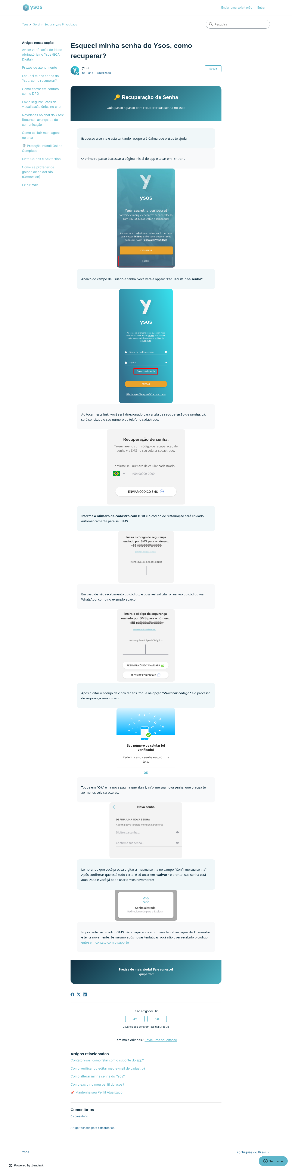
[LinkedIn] (85, 994)
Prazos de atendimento (39, 67)
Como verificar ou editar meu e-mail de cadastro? (108, 1068)
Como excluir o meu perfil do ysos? (97, 1084)
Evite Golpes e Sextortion (41, 159)
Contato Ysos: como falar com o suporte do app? (107, 1060)
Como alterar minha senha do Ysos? (98, 1076)
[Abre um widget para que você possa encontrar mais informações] (273, 1161)
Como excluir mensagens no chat (41, 135)
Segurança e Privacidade (60, 24)
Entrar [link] (261, 7)
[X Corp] (79, 994)
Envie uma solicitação (161, 1040)
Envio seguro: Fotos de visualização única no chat (41, 104)
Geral (36, 24)
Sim (135, 1018)
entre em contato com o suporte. (105, 942)
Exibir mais (30, 185)
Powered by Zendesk (29, 1165)
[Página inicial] (32, 8)
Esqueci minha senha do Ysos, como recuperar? (40, 78)
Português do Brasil (251, 1152)
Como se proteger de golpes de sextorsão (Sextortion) (38, 172)
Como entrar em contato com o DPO (40, 91)
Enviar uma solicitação (236, 7)
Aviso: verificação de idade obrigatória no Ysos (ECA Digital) (42, 54)
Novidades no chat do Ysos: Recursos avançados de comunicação (43, 120)
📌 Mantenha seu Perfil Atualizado (96, 1092)
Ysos (25, 24)
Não (157, 1018)
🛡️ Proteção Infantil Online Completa (42, 148)
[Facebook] (72, 994)
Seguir (213, 68)
